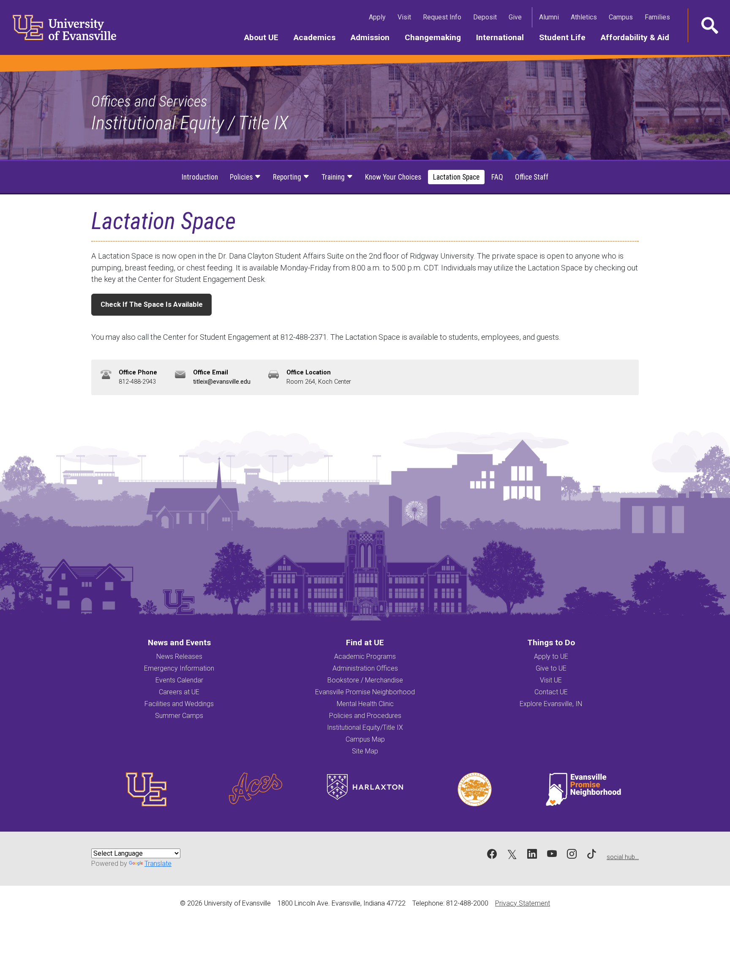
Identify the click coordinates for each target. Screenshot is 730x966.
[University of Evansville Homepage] (59, 27)
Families (659, 17)
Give (517, 17)
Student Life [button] (566, 37)
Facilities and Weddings (179, 704)
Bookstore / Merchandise (365, 680)
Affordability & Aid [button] (639, 37)
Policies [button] (242, 177)
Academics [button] (318, 37)
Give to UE (551, 668)
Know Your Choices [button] (393, 177)
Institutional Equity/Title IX (365, 727)
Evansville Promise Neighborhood (365, 692)
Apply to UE (551, 656)
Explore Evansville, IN (551, 704)
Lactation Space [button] (456, 177)
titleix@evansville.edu (222, 381)
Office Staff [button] (531, 177)
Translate (158, 864)
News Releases (179, 656)
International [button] (503, 37)
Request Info (444, 17)
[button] (709, 25)
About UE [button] (265, 37)
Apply (379, 17)
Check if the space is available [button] (152, 304)
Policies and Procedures (365, 716)
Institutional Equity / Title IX (189, 123)
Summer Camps (179, 716)
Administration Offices (365, 668)
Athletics (585, 17)
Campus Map (365, 739)
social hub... (623, 857)
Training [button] (333, 177)
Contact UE (551, 692)
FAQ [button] (497, 177)
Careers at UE (179, 692)
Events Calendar (179, 680)
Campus (622, 17)
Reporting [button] (288, 177)
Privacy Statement (522, 903)
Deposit (485, 17)
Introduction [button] (200, 177)
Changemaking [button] (437, 37)
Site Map (365, 751)
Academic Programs (365, 656)
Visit (406, 17)
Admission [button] (374, 37)
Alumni (550, 17)
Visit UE (551, 680)
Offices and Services (149, 101)
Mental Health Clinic (365, 704)
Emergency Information (179, 668)
